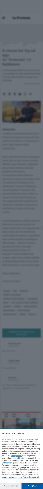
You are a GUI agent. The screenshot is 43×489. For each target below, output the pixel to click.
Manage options (11, 486)
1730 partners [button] (16, 439)
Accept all (32, 486)
